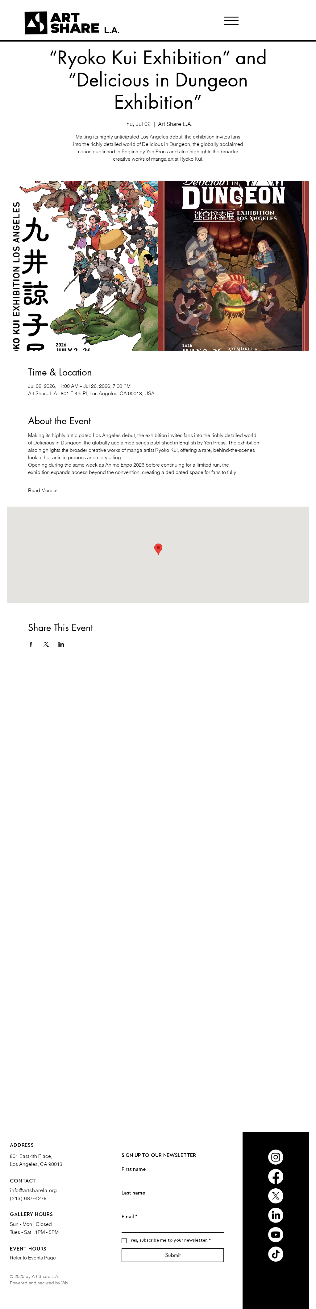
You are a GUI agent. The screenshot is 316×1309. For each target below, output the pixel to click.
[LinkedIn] (275, 1215)
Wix (64, 1283)
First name (134, 1169)
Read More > (42, 490)
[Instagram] (275, 1157)
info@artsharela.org (33, 1190)
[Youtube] (275, 1234)
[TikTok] (275, 1254)
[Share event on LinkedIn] (61, 644)
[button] (231, 21)
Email (129, 1216)
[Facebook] (275, 1176)
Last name (133, 1193)
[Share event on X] (46, 644)
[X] (275, 1195)
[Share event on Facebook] (31, 644)
